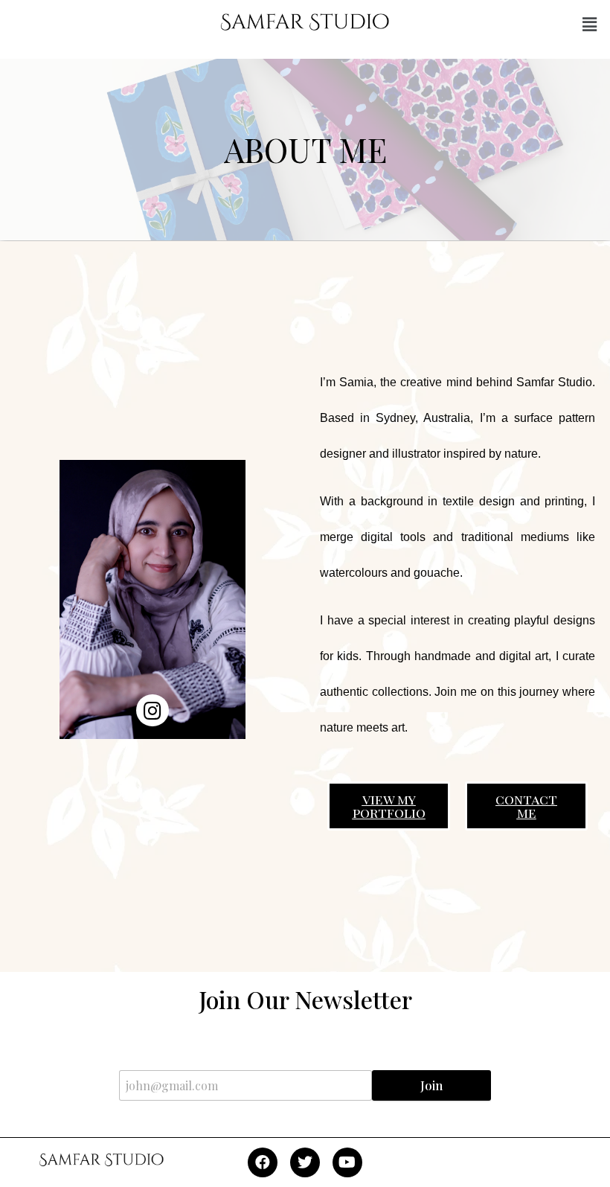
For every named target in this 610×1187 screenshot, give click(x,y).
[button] (590, 24)
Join (431, 1085)
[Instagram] (152, 710)
